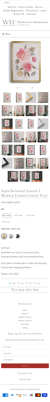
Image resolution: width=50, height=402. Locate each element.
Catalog (25, 328)
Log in (43, 10)
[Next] (32, 87)
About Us (25, 314)
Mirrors (38, 7)
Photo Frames (25, 7)
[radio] (6, 215)
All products (32, 10)
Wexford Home (20, 389)
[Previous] (18, 87)
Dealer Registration (13, 10)
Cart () (19, 14)
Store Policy (25, 324)
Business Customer (25, 321)
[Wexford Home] (25, 24)
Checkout (31, 14)
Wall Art (12, 7)
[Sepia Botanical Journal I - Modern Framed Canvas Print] (25, 61)
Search (25, 310)
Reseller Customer (25, 317)
